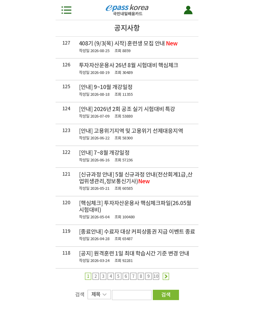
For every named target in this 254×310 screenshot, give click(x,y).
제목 (96, 294)
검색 (165, 294)
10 (155, 276)
